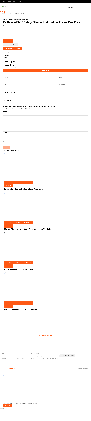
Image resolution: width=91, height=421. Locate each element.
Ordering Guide (5, 358)
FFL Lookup (48, 353)
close (7, 408)
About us (4, 353)
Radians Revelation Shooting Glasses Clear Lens (23, 189)
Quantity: (4, 35)
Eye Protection (10, 52)
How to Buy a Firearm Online (37, 357)
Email (33, 139)
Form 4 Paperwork (20, 358)
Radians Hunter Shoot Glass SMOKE (19, 269)
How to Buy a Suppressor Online (37, 358)
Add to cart (8, 185)
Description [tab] (10, 61)
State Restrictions (35, 355)
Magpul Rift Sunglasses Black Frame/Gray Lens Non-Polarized (29, 229)
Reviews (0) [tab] (10, 92)
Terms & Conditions (50, 357)
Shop (18, 353)
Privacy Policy (49, 355)
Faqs (18, 355)
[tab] (46, 56)
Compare (18, 48)
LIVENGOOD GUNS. (12, 368)
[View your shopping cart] (67, 8)
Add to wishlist (8, 48)
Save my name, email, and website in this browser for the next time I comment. (20, 142)
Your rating (5, 111)
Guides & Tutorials (35, 353)
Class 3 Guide (4, 357)
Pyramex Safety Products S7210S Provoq (20, 309)
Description (6, 55)
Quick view (9, 182)
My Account (19, 357)
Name (4, 139)
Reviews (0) (6, 57)
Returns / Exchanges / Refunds (52, 358)
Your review (5, 132)
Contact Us (4, 355)
